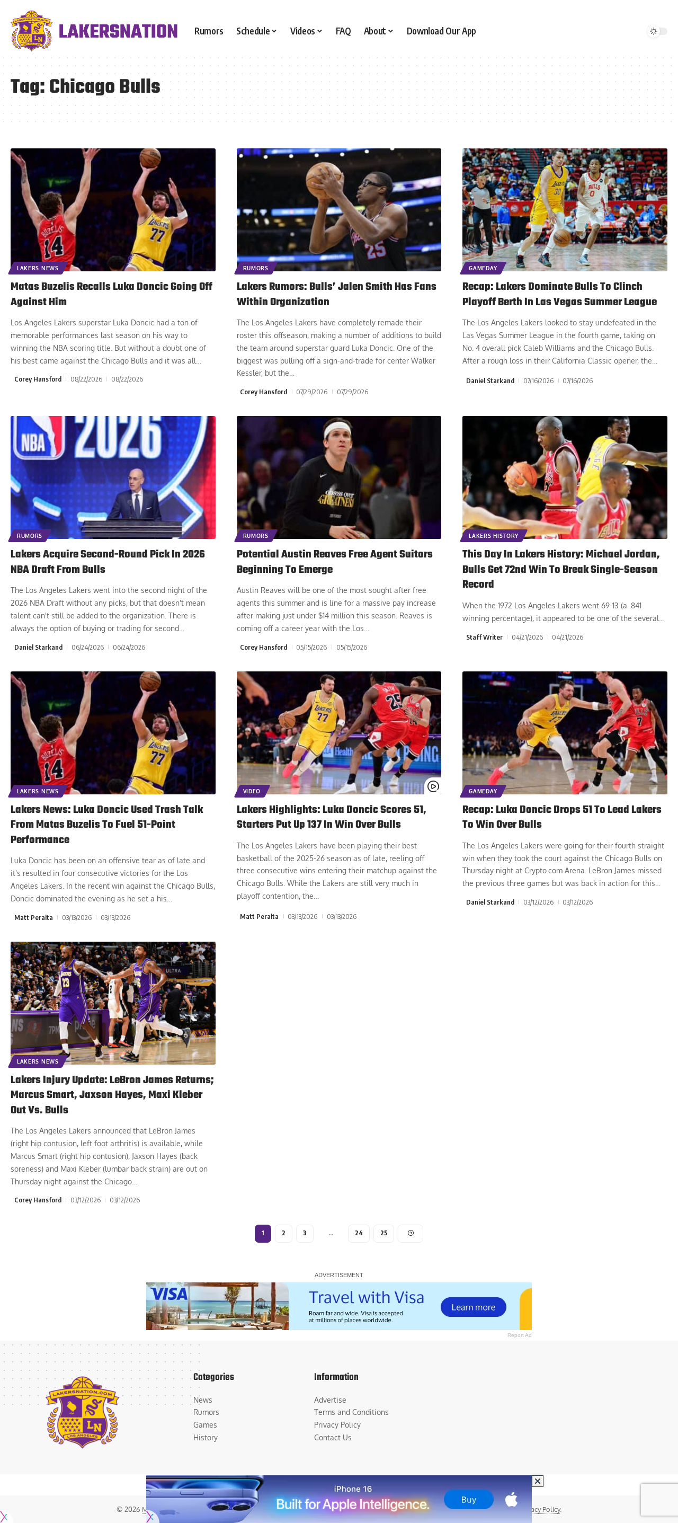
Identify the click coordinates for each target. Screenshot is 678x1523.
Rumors (256, 268)
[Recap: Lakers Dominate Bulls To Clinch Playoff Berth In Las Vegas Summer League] (564, 209)
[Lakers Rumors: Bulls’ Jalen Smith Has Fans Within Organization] (339, 209)
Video (252, 791)
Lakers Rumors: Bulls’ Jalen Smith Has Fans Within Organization (336, 295)
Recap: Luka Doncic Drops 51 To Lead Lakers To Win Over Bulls (562, 818)
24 (359, 1233)
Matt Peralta (33, 917)
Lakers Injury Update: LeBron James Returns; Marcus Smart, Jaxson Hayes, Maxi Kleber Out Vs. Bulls (112, 1095)
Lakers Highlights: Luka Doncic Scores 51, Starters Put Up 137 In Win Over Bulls (331, 818)
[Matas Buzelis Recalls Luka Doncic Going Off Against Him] (113, 209)
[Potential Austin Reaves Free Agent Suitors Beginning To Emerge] (339, 477)
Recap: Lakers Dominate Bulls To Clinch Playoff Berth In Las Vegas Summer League (559, 295)
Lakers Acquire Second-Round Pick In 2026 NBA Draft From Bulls (108, 562)
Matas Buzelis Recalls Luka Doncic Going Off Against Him (111, 295)
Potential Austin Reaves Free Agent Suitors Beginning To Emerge (335, 562)
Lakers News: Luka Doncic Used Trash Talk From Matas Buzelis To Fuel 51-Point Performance (107, 825)
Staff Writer (484, 637)
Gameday (483, 268)
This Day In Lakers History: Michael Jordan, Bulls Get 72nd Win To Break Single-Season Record (561, 569)
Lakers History (494, 536)
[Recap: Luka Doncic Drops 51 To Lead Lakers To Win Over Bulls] (564, 732)
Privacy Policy (539, 1509)
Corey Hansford (37, 379)
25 (383, 1233)
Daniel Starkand (490, 380)
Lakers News (38, 268)
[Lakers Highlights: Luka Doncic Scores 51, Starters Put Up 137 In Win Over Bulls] (339, 732)
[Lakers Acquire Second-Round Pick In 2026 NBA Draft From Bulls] (113, 477)
